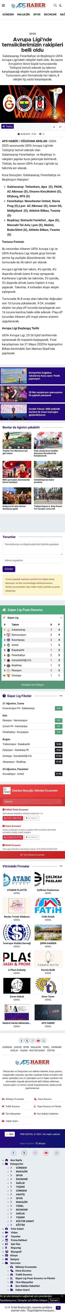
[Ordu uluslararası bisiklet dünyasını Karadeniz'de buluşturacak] (48, 440)
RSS (11, 1134)
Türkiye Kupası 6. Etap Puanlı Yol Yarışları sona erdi (48, 507)
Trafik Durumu (12, 1106)
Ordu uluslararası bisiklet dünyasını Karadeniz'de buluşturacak (46, 453)
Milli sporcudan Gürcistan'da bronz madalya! (16, 481)
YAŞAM (24, 1050)
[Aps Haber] (28, 5)
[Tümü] (61, 866)
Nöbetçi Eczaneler (15, 1099)
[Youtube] (38, 1040)
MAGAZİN (23, 14)
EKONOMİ (50, 14)
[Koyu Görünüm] (60, 5)
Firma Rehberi (18, 1240)
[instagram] (35, 1153)
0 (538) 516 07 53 (14, 837)
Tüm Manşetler (13, 1113)
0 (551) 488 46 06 (14, 818)
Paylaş (9, 126)
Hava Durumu (45, 1099)
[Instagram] (32, 1040)
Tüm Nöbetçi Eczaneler (33, 855)
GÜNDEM (8, 14)
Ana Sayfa (16, 1160)
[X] (26, 1040)
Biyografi (16, 1251)
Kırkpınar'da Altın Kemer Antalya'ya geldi (14, 507)
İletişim (14, 1259)
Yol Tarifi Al (32, 818)
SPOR (37, 14)
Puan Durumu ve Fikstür (49, 1106)
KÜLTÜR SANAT (37, 1050)
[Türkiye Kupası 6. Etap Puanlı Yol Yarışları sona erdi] (48, 495)
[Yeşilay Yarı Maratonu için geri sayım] (17, 440)
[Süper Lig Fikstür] (61, 695)
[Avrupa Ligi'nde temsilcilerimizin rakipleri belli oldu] (32, 104)
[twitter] (24, 1153)
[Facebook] (21, 1040)
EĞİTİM (51, 1050)
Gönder (9, 568)
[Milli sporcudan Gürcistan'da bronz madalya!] (17, 469)
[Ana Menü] (3, 5)
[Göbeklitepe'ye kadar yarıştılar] (48, 469)
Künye (14, 1255)
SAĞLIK (14, 1050)
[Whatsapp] (43, 1040)
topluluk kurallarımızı (32, 579)
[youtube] (46, 1153)
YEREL (46, 1047)
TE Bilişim (40, 1143)
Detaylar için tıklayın (32, 684)
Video (14, 1232)
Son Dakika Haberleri (47, 1113)
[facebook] (13, 1153)
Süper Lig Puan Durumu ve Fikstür (35, 1278)
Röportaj (15, 1247)
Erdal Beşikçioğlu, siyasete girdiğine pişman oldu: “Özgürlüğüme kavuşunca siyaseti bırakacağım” (33, 1310)
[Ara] (55, 5)
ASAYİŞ (17, 1047)
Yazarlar (15, 1236)
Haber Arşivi (12, 1121)
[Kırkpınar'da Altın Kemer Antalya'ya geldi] (17, 495)
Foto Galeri (17, 1228)
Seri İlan (15, 1244)
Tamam (54, 1300)
